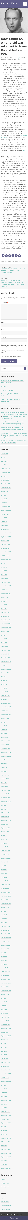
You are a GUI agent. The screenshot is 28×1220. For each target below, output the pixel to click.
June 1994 (4, 1145)
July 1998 (3, 1127)
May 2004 (4, 1093)
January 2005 (5, 1066)
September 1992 (6, 1168)
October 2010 (5, 824)
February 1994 (5, 1149)
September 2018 (6, 559)
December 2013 (5, 748)
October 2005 (5, 1032)
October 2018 (5, 556)
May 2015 (4, 684)
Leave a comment (20, 261)
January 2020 (5, 529)
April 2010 (4, 843)
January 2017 (5, 616)
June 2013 (4, 764)
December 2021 (5, 484)
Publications (5, 1183)
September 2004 (6, 1081)
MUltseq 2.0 (4, 386)
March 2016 (4, 646)
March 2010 (4, 847)
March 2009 (4, 881)
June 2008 (4, 915)
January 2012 (5, 794)
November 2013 (6, 752)
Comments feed (6, 1205)
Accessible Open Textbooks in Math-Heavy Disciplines (12, 423)
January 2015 (5, 699)
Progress (3, 1179)
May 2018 (4, 571)
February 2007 (5, 972)
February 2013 (5, 775)
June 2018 (4, 567)
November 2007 (6, 937)
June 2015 (4, 680)
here (25, 249)
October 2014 (5, 711)
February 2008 (5, 926)
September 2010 (6, 828)
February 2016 (5, 650)
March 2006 (4, 1013)
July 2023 (3, 465)
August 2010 (5, 832)
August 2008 (5, 907)
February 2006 (5, 1017)
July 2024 (3, 457)
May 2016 (4, 639)
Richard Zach (9, 3)
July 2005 (3, 1043)
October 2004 (5, 1077)
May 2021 (4, 503)
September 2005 (6, 1036)
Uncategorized (10, 261)
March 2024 (4, 461)
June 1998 (4, 1130)
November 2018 (6, 552)
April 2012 (4, 782)
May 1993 (4, 1164)
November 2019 (6, 533)
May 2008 (4, 919)
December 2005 (5, 1024)
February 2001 (5, 1111)
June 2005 (4, 1047)
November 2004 (6, 1074)
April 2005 (4, 1055)
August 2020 (5, 514)
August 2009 (5, 862)
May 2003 (4, 1104)
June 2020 (4, 518)
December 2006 (5, 979)
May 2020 (4, 522)
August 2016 (5, 631)
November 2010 (6, 820)
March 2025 (4, 453)
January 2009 (5, 888)
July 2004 (3, 1085)
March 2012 (4, 786)
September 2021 (6, 487)
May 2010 (4, 839)
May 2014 (4, 730)
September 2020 (6, 510)
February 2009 (5, 885)
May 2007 (4, 960)
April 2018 (4, 574)
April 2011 (4, 805)
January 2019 (5, 548)
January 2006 (5, 1021)
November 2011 (6, 801)
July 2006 (3, 998)
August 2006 (5, 994)
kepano (3, 441)
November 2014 (6, 707)
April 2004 (4, 1096)
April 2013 (4, 771)
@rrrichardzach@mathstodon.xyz (11, 1215)
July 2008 (3, 911)
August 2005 (5, 1040)
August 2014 (5, 718)
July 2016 (3, 635)
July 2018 (3, 563)
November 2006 (6, 983)
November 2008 (6, 896)
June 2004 (4, 1089)
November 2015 (6, 661)
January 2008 (5, 930)
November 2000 (6, 1115)
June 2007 (4, 956)
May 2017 (4, 605)
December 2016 (5, 620)
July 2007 (3, 953)
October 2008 (5, 900)
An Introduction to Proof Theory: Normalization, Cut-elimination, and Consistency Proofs (13, 282)
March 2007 (4, 968)
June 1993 (4, 1161)
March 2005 (4, 1059)
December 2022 (5, 472)
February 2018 (5, 582)
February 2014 (5, 741)
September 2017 (6, 593)
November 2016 (6, 624)
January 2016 (5, 654)
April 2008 (4, 922)
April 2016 (4, 643)
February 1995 (5, 1142)
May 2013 (4, 767)
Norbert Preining (6, 427)
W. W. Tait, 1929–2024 (7, 390)
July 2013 (3, 760)
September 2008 (6, 903)
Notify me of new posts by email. (11, 356)
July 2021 (3, 495)
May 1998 (4, 1134)
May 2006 (4, 1006)
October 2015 (5, 665)
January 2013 (5, 779)
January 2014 (5, 745)
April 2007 (4, 964)
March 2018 (4, 578)
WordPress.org (5, 1209)
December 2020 (5, 506)
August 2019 (5, 540)
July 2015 (3, 677)
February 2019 (5, 544)
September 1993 (6, 1157)
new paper (17, 58)
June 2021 (4, 499)
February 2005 (5, 1062)
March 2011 (4, 809)
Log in (3, 1198)
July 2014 (3, 722)
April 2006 (4, 1009)
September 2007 (6, 945)
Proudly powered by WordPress (9, 1217)
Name (3, 322)
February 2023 (5, 469)
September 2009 (6, 858)
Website (3, 337)
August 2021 (5, 491)
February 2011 (5, 813)
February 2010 (5, 851)
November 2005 (6, 1028)
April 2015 (4, 688)
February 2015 (5, 695)
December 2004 (5, 1070)
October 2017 (5, 590)
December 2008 (5, 892)
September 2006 (6, 990)
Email (3, 330)
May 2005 (4, 1051)
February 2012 (5, 790)
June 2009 (4, 869)
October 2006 (5, 987)
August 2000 (5, 1119)
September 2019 (6, 537)
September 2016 (6, 627)
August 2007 (5, 949)
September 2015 (6, 669)
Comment (4, 303)
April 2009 (4, 877)
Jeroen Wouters (6, 422)
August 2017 (5, 597)
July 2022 (3, 476)
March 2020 (4, 525)
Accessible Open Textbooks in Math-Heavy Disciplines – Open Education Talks (14, 413)
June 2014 (4, 726)
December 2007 (5, 934)
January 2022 (5, 480)
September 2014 (6, 714)
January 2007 (5, 975)
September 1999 (6, 1123)
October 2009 (5, 854)
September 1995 (6, 1138)
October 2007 (5, 941)
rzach (11, 36)
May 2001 (4, 1108)
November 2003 (6, 1100)
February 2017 (5, 612)
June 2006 (4, 1002)
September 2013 (6, 756)
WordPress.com (14, 1218)
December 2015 (5, 658)
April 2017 (4, 608)
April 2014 (4, 733)
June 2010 (4, 835)
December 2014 (5, 703)
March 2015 (4, 692)
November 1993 (6, 1153)
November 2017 (6, 586)
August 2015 (5, 673)
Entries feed (5, 1201)
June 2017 (4, 601)
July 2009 (3, 866)
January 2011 (5, 816)
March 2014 (4, 737)
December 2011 (5, 798)
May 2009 (4, 873)
